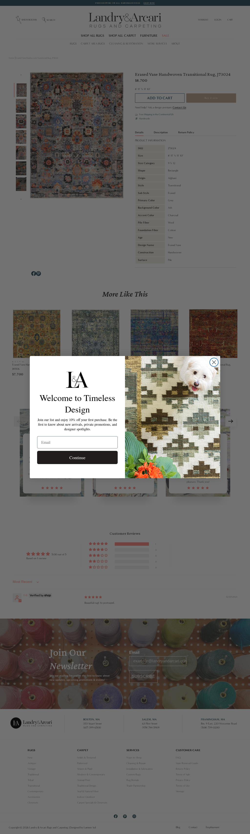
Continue (77, 457)
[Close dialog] (214, 362)
